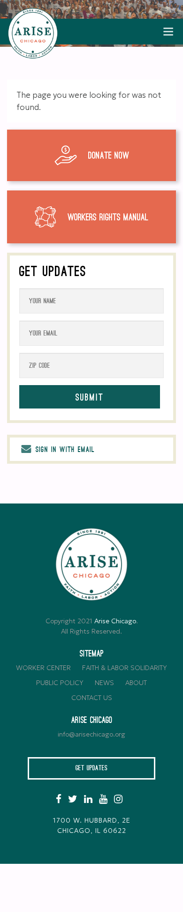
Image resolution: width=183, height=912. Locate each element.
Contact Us (91, 697)
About (136, 683)
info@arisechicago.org (91, 734)
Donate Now (108, 156)
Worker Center (43, 668)
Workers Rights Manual (108, 217)
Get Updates (91, 768)
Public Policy (60, 683)
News (104, 683)
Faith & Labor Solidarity (124, 668)
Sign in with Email (64, 449)
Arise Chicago (115, 621)
